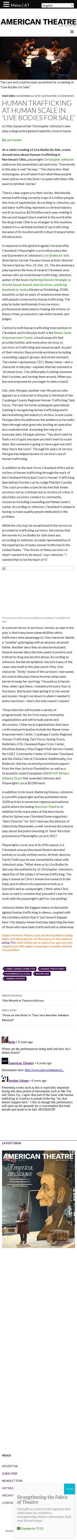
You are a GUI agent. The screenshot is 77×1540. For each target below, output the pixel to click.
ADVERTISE (10, 1466)
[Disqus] (38, 1086)
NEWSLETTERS (12, 1480)
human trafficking (53, 968)
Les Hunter (49, 95)
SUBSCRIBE (10, 1473)
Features (8, 95)
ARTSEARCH (10, 1488)
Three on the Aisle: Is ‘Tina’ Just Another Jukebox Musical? (35, 1015)
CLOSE (69, 1488)
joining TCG (8, 942)
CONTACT (9, 1502)
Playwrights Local (18, 973)
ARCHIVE (8, 1495)
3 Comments (66, 95)
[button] (7, 4)
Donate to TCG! (32, 1528)
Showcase (42, 973)
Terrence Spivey (15, 978)
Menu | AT (20, 5)
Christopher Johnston (59, 159)
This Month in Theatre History (23, 998)
